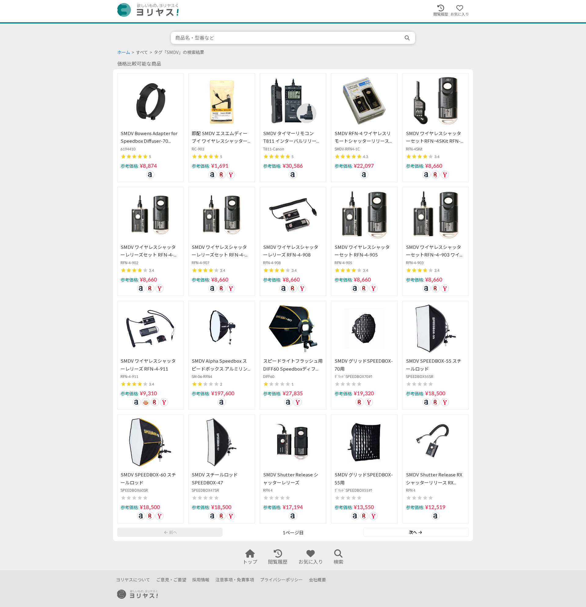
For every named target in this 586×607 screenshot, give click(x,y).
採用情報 (200, 579)
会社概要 (317, 579)
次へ (413, 532)
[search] (408, 38)
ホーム (123, 52)
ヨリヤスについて (133, 579)
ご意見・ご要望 (171, 579)
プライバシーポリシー (281, 579)
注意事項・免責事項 (234, 579)
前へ (173, 532)
